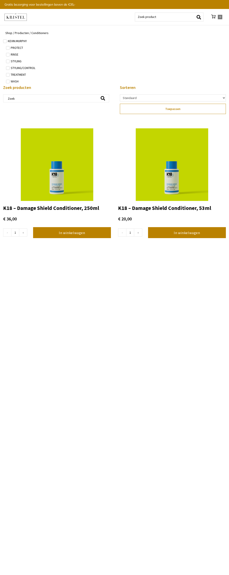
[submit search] (200, 17)
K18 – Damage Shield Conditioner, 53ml (164, 208)
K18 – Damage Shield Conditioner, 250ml (51, 208)
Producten (22, 33)
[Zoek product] (169, 17)
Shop (8, 33)
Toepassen (172, 109)
